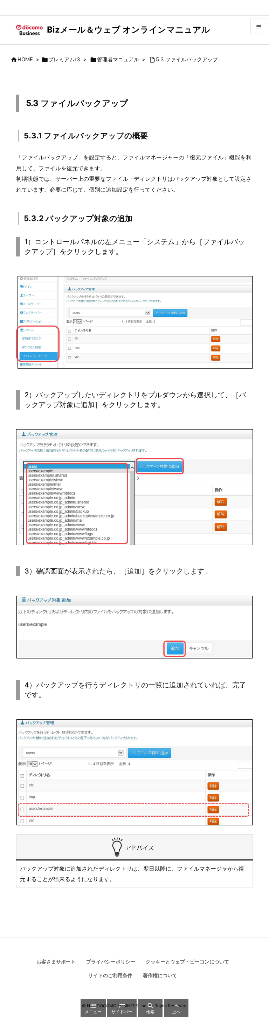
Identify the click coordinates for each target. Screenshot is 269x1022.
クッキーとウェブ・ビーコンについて (187, 962)
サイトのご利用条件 (110, 975)
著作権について (160, 975)
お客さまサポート (56, 962)
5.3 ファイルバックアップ (187, 59)
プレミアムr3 (64, 59)
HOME (25, 59)
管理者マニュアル (118, 59)
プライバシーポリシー (110, 962)
